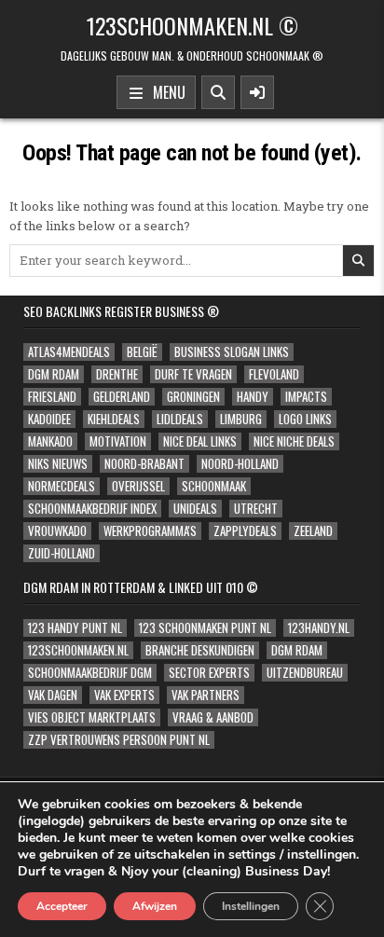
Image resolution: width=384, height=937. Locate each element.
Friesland (52, 397)
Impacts (306, 397)
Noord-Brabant (144, 464)
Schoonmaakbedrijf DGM (90, 673)
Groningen (193, 397)
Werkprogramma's (150, 531)
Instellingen (251, 906)
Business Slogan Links (231, 352)
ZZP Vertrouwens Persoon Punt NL (119, 740)
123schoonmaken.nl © (192, 25)
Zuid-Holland (61, 553)
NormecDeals (61, 486)
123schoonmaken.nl (78, 650)
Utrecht (256, 508)
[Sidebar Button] (257, 92)
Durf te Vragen (193, 374)
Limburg (241, 419)
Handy (252, 397)
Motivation (117, 441)
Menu (165, 92)
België (142, 352)
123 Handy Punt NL (75, 628)
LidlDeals (180, 419)
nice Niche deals (294, 441)
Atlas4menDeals (69, 352)
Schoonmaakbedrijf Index (92, 508)
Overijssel (138, 486)
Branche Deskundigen (199, 650)
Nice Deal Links (200, 441)
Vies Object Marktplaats (92, 717)
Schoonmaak (214, 486)
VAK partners (205, 695)
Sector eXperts (209, 673)
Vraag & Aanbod (213, 717)
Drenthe (117, 374)
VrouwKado (57, 531)
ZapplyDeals (245, 531)
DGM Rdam (53, 374)
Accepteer (62, 906)
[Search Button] (218, 92)
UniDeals (195, 508)
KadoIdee (49, 419)
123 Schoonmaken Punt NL (205, 628)
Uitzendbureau (305, 673)
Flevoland (274, 374)
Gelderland (121, 397)
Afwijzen (154, 906)
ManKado (50, 441)
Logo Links (305, 419)
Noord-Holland (240, 464)
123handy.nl (319, 628)
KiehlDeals (114, 419)
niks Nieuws (58, 464)
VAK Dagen (52, 695)
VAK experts (124, 695)
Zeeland (313, 531)
